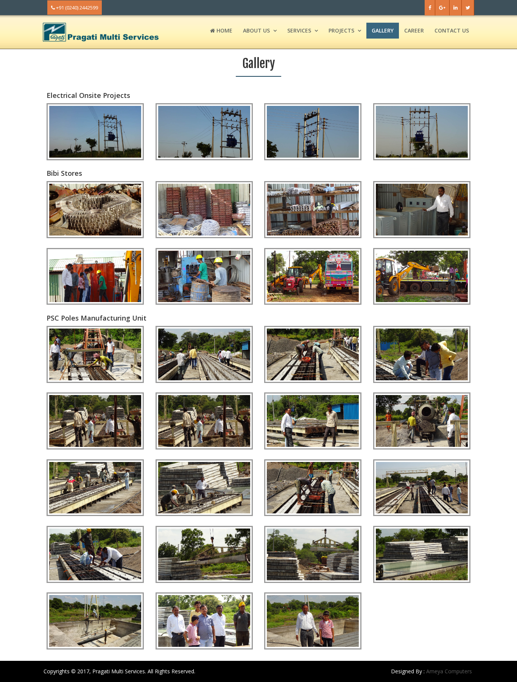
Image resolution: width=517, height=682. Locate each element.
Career (414, 30)
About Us (256, 30)
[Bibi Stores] (95, 209)
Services (299, 30)
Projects (341, 30)
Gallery (383, 30)
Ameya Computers (449, 671)
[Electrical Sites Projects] (95, 131)
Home (223, 30)
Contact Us (451, 30)
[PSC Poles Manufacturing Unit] (95, 353)
